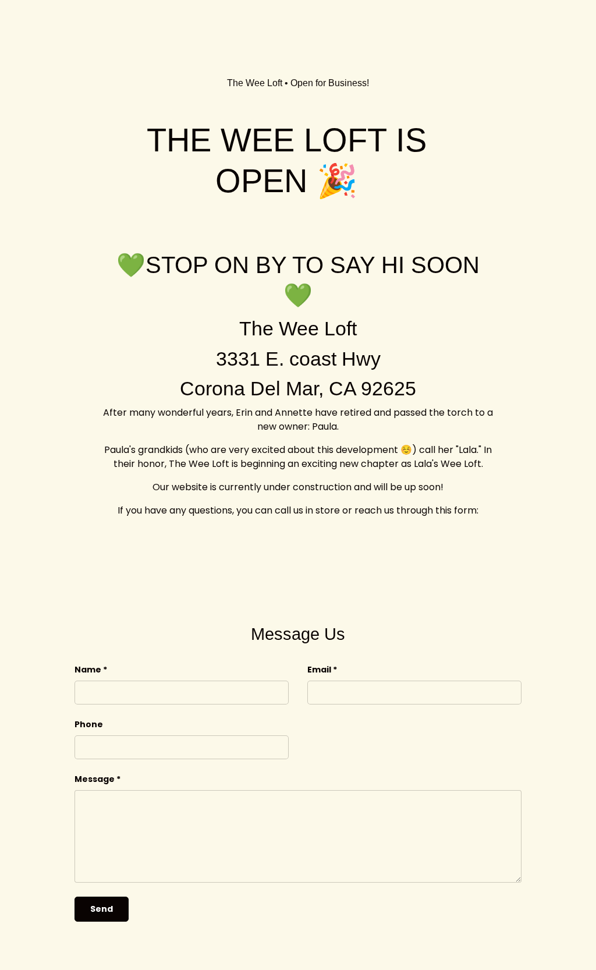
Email (319, 669)
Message (94, 779)
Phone (88, 724)
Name (87, 669)
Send (101, 909)
